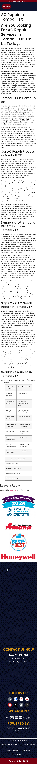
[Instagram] (27, 705)
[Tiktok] (21, 705)
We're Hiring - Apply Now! (16, 1)
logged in (12, 490)
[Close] (34, 1)
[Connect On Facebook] (16, 699)
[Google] (10, 699)
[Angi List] (21, 699)
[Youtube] (10, 705)
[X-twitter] (16, 705)
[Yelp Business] (27, 699)
